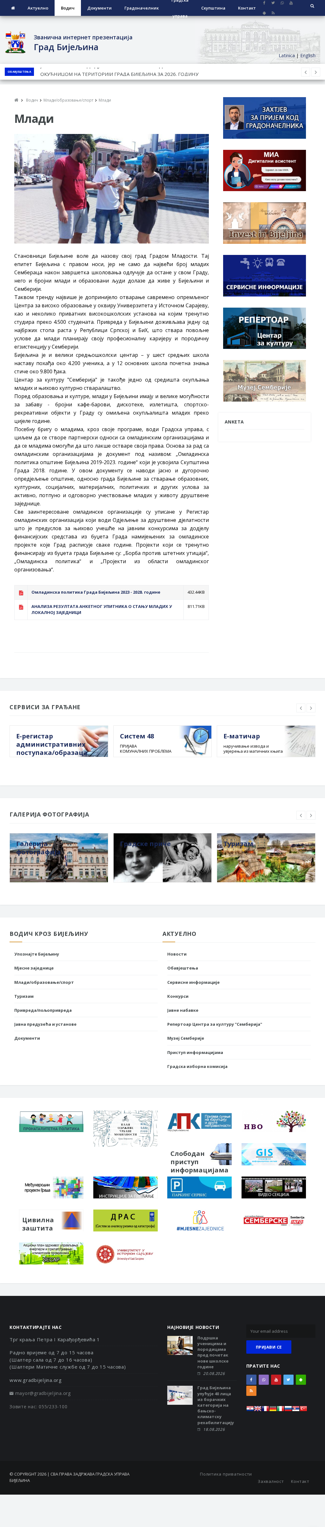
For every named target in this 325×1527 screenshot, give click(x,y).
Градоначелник (141, 8)
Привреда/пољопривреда (43, 1010)
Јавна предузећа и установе (45, 1024)
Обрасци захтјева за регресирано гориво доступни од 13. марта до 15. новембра (134, 72)
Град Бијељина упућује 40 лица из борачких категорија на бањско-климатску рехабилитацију (215, 1405)
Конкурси (178, 996)
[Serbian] (296, 1410)
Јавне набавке (182, 1010)
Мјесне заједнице (34, 968)
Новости (177, 954)
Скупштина (213, 8)
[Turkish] (303, 1410)
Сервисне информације (193, 982)
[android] (264, 13)
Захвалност (271, 1481)
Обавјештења (19, 72)
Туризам (24, 996)
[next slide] (311, 707)
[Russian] (288, 1410)
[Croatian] (250, 1410)
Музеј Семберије (185, 1038)
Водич (68, 8)
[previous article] (315, 72)
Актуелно (38, 8)
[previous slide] (300, 707)
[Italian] (280, 1410)
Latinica (287, 55)
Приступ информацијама (195, 1052)
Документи (99, 8)
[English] (258, 1410)
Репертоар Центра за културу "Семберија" (214, 1024)
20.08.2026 (214, 1373)
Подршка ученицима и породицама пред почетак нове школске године (213, 1352)
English (307, 55)
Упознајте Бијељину (36, 954)
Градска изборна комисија (197, 1066)
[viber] (264, 1380)
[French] (265, 1410)
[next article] (305, 72)
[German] (273, 1410)
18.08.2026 (214, 1429)
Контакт (247, 8)
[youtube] (276, 1380)
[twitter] (288, 1380)
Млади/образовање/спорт (44, 982)
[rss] (273, 13)
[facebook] (251, 1380)
